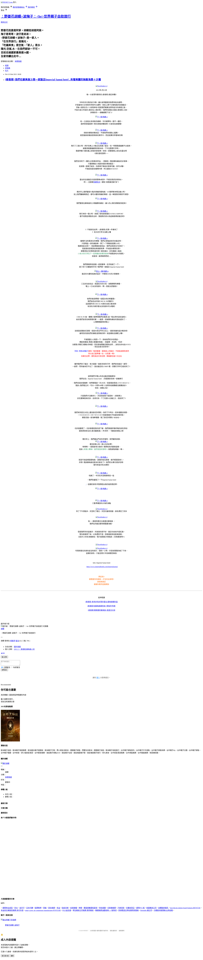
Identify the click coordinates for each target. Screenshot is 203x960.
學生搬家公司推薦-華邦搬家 (83, 910)
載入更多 (4, 657)
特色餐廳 (102, 908)
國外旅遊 (17, 647)
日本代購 (29, 908)
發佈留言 (4, 670)
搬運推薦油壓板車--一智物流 (106, 910)
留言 (17, 641)
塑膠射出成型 (8, 908)
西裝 (45, 908)
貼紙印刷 (65, 908)
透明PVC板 (140, 908)
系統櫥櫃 (73, 908)
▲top (3, 653)
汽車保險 (121, 908)
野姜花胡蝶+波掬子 (12, 925)
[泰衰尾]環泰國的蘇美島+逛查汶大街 (101, 610)
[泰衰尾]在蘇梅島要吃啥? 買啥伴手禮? (101, 606)
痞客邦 (12, 641)
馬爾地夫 (96, 182)
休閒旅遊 (18, 61)
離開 (12, 956)
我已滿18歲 (5, 956)
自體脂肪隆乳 (163, 908)
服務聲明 (121, 930)
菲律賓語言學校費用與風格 (128, 910)
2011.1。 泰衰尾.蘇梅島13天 (24, 649)
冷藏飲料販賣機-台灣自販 (163, 910)
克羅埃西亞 (130, 908)
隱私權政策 (113, 930)
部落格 (7, 68)
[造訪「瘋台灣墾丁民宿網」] (8, 920)
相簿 (6, 65)
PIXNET (85, 930)
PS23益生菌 (66, 910)
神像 (80, 908)
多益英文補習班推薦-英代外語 (12, 910)
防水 (16, 908)
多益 (58, 908)
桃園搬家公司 (151, 908)
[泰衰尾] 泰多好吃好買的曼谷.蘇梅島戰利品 (101, 602)
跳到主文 (4, 22)
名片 (6, 71)
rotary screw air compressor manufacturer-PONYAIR (43, 910)
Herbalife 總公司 (146, 910)
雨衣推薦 (51, 908)
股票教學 (38, 908)
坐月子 (22, 908)
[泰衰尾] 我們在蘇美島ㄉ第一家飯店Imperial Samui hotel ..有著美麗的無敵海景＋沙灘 (53, 79)
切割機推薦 (111, 908)
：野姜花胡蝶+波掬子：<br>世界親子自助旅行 (36, 16)
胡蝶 (2, 629)
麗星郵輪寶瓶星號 (90, 908)
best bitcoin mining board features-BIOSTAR (185, 908)
